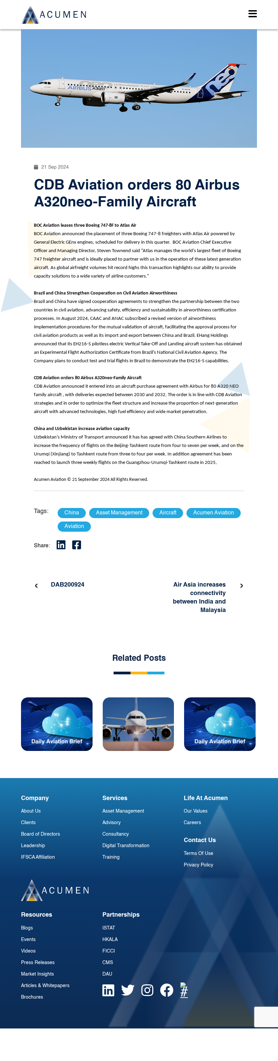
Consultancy (115, 834)
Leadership (33, 845)
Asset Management (123, 811)
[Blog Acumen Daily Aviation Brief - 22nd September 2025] (220, 724)
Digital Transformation (126, 845)
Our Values (195, 811)
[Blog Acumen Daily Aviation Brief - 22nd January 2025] (57, 724)
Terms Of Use (198, 853)
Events (28, 939)
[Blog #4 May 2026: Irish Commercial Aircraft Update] (138, 724)
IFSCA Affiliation (38, 857)
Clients (28, 822)
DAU (107, 974)
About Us (31, 811)
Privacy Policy (198, 865)
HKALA (110, 939)
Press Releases (38, 962)
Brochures (32, 997)
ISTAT (108, 928)
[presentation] (36, 586)
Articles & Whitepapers (45, 985)
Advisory (111, 822)
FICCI (108, 951)
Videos (28, 951)
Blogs (27, 928)
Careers (192, 822)
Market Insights (37, 974)
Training (111, 857)
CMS (107, 962)
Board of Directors (40, 834)
